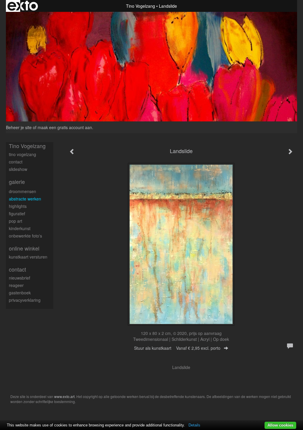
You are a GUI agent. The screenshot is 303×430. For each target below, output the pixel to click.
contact (15, 162)
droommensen (22, 191)
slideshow (18, 169)
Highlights (18, 206)
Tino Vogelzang (140, 6)
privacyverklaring (25, 300)
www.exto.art (64, 396)
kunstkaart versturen (28, 257)
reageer (16, 285)
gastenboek (20, 293)
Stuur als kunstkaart (177, 348)
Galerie (17, 181)
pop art (15, 221)
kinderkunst (19, 228)
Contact (17, 269)
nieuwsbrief (19, 278)
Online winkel (24, 248)
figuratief (17, 213)
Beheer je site (19, 127)
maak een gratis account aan (65, 127)
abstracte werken (25, 199)
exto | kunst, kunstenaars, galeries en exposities (22, 6)
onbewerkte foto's (25, 236)
